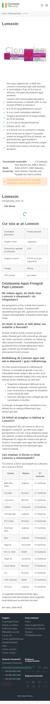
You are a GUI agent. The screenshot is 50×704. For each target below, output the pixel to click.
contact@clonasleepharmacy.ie (17, 667)
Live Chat (6, 683)
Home (4, 13)
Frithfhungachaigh (14, 13)
